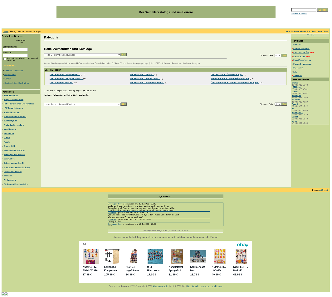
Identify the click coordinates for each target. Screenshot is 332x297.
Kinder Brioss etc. (12, 112)
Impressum (298, 68)
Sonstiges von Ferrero (14, 155)
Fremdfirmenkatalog (302, 60)
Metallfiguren (10, 129)
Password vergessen (13, 70)
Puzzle (7, 142)
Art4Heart (323, 190)
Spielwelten (9, 159)
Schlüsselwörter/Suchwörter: (16, 83)
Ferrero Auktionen (301, 49)
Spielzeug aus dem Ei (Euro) (17, 167)
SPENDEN (297, 76)
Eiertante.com (299, 56)
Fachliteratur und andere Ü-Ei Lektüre (230, 78)
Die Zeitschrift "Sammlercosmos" (147, 82)
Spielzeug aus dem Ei (14, 163)
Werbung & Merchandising (16, 184)
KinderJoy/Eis (10, 121)
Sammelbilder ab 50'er (14, 150)
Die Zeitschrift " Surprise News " (66, 78)
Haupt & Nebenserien (13, 99)
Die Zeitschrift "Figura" (142, 74)
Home (5, 31)
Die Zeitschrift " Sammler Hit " (65, 74)
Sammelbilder (10, 146)
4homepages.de (160, 286)
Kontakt (7, 79)
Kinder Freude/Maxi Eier (15, 116)
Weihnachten (10, 180)
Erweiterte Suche (299, 13)
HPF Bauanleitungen (13, 108)
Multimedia (9, 133)
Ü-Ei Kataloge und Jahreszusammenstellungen (235, 82)
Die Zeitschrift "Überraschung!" (227, 74)
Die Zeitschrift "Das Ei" (61, 82)
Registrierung (10, 74)
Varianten (8, 176)
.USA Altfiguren (11, 95)
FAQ (295, 72)
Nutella (7, 138)
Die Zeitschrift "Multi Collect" (145, 78)
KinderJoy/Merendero (14, 125)
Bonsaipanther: (115, 204)
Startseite (297, 45)
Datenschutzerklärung (303, 64)
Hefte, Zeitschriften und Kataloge (19, 104)
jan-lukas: (112, 213)
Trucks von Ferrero (13, 171)
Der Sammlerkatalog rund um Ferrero (204, 286)
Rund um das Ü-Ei (301, 52)
